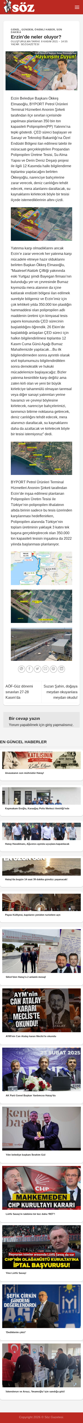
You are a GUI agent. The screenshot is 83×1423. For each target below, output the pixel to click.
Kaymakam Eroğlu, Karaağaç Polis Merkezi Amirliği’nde (37, 808)
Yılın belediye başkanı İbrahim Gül (25, 1154)
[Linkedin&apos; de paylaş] (61, 669)
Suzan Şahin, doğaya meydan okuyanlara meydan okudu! (60, 691)
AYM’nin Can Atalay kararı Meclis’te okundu (31, 1036)
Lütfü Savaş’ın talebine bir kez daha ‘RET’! (30, 1214)
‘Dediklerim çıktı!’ (16, 1332)
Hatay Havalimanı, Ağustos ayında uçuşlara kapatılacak (37, 844)
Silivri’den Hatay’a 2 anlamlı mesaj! (26, 977)
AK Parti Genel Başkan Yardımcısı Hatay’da (31, 1095)
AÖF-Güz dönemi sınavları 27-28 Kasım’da (19, 691)
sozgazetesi (30, 44)
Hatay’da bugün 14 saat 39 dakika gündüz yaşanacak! (36, 879)
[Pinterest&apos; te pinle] (53, 669)
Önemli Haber (45, 29)
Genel (15, 29)
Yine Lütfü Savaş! (16, 1273)
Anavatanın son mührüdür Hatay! (24, 773)
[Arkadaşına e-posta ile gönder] (45, 669)
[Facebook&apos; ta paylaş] (29, 669)
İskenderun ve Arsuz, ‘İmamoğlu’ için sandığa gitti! (35, 1391)
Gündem (27, 29)
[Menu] (77, 7)
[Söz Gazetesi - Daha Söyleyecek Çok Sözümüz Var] (25, 7)
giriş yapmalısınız (59, 725)
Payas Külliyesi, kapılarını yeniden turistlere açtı (32, 914)
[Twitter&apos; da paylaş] (37, 669)
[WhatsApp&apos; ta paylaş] (21, 669)
